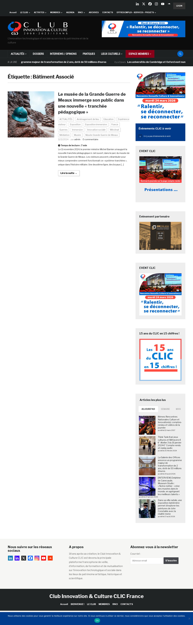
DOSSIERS (38, 53)
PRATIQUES (89, 53)
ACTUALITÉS (17, 53)
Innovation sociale (96, 129)
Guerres (63, 129)
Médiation (64, 135)
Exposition (75, 124)
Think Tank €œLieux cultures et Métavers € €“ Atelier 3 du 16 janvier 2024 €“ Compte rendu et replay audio (169, 442)
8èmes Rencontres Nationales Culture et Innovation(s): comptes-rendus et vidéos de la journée (170, 422)
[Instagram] (156, 4)
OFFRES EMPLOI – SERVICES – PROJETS (135, 12)
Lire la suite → (68, 173)
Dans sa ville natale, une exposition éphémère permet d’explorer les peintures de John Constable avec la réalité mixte (170, 507)
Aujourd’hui (148, 409)
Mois (178, 409)
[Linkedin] (17, 558)
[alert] (160, 136)
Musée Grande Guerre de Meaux (101, 135)
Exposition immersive (96, 124)
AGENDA (70, 12)
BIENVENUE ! (77, 604)
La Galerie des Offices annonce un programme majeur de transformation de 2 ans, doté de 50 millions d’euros (170, 464)
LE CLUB (24, 12)
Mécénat (114, 129)
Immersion (77, 129)
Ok (97, 620)
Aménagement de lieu (88, 119)
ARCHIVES (94, 12)
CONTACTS (107, 12)
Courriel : (135, 553)
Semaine (165, 409)
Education (108, 119)
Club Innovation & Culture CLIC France (96, 596)
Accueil (13, 12)
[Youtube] (162, 4)
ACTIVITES (39, 12)
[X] (143, 4)
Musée (77, 135)
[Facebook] (150, 4)
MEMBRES (55, 12)
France (114, 124)
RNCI (80, 12)
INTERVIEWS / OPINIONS (63, 53)
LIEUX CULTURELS (110, 53)
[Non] (189, 618)
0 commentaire (90, 139)
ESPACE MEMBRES (139, 53)
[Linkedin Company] (137, 4)
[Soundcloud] (169, 4)
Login (179, 6)
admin (77, 139)
